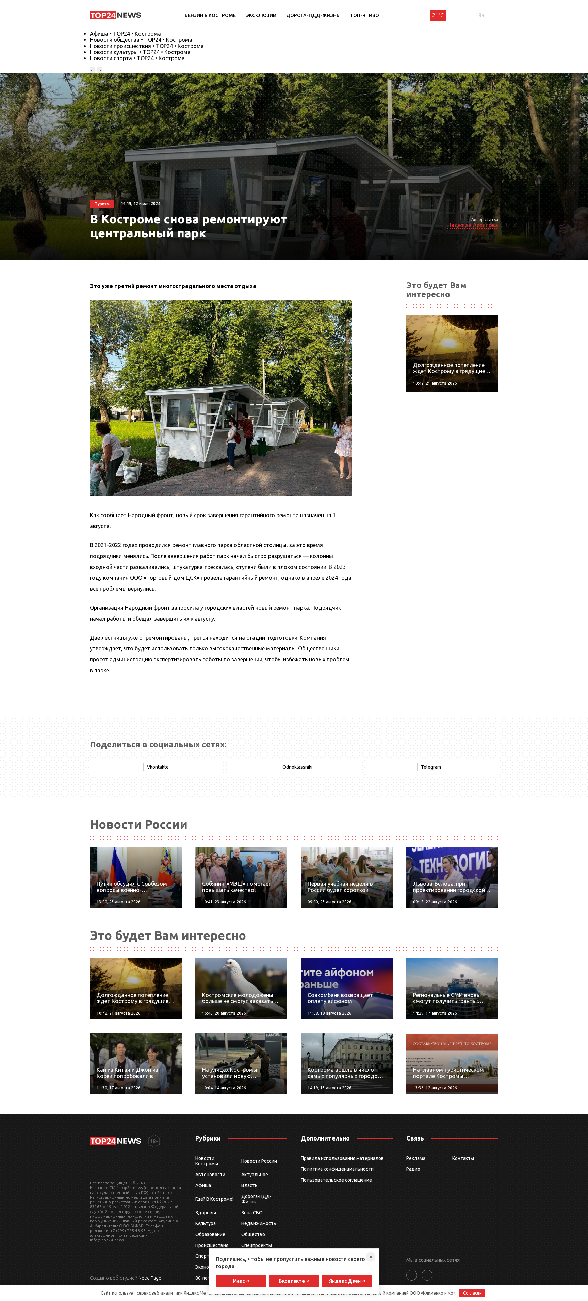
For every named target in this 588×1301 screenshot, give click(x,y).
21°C (438, 15)
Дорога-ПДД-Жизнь (313, 15)
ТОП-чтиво (364, 15)
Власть (249, 1185)
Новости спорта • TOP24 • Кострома (137, 58)
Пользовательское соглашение (336, 1180)
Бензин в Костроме (210, 15)
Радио (413, 1169)
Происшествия (211, 1245)
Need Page (149, 1278)
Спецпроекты (256, 1245)
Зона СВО (252, 1212)
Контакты (463, 1158)
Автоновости (210, 1174)
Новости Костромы (206, 1160)
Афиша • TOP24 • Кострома (125, 34)
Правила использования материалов (342, 1158)
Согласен (472, 1292)
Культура (205, 1223)
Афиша (203, 1185)
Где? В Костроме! (214, 1199)
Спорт (202, 1256)
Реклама (415, 1158)
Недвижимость (258, 1223)
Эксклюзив (261, 15)
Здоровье (206, 1212)
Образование (210, 1234)
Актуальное (254, 1174)
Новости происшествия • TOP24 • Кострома (147, 46)
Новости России (259, 1161)
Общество (253, 1234)
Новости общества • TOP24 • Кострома (141, 40)
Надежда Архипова (472, 225)
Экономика (207, 1267)
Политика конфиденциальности (337, 1169)
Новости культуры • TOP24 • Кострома (140, 52)
